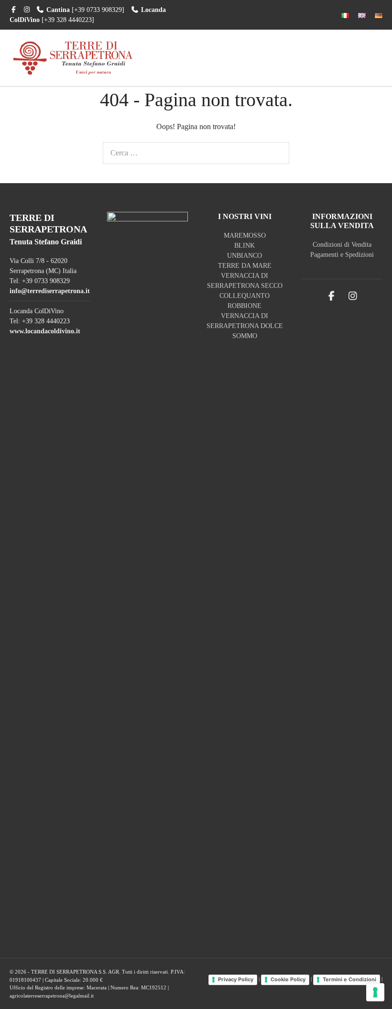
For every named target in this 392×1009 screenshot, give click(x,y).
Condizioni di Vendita (342, 244)
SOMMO (244, 336)
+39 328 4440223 (46, 321)
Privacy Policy (235, 979)
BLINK (244, 245)
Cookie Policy (288, 979)
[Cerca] (276, 153)
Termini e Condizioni (349, 979)
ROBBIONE (244, 305)
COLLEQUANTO (244, 295)
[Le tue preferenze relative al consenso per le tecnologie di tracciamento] (375, 992)
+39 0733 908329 (46, 281)
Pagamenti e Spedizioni (342, 254)
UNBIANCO (244, 255)
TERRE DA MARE (245, 265)
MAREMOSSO (245, 235)
